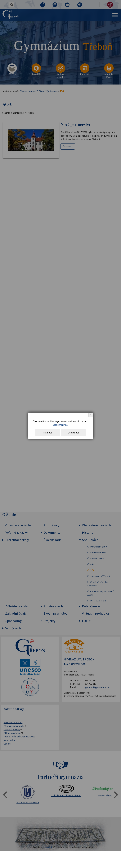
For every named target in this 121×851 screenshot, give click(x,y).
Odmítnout (73, 432)
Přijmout (47, 432)
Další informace (60, 424)
